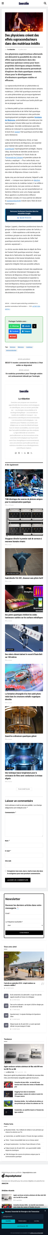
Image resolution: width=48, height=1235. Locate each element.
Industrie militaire (13, 573)
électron (37, 180)
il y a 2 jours (9, 620)
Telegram (27, 331)
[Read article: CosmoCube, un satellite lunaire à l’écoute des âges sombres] (8, 1112)
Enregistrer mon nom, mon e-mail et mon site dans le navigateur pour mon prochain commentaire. (25, 872)
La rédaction (11, 49)
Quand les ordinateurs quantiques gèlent (21, 736)
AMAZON (5, 1183)
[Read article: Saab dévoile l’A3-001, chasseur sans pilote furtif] (24, 562)
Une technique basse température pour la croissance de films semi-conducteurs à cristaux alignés (23, 776)
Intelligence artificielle (15, 534)
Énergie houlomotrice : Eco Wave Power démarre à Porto (22, 1144)
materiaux (29, 347)
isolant (17, 132)
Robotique (10, 649)
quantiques (9, 149)
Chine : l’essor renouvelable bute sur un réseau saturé (22, 1140)
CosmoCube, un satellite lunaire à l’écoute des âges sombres (24, 1136)
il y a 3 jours (9, 781)
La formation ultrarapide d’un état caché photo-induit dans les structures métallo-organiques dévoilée (23, 697)
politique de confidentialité (36, 1233)
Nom (7, 841)
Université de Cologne (14, 157)
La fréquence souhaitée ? (14, 922)
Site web (8, 861)
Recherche (10, 689)
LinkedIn (27, 326)
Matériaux (10, 768)
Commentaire (10, 812)
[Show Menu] (3, 3)
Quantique (10, 731)
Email (13, 336)
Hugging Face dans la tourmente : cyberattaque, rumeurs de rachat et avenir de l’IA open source (29, 1094)
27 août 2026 (19, 1072)
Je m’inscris (21, 1226)
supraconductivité (14, 201)
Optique (9, 494)
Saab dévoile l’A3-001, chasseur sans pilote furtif (24, 578)
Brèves (8, 1062)
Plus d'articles (24, 789)
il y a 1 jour (8, 544)
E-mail (8, 851)
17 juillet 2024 (22, 49)
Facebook (14, 331)
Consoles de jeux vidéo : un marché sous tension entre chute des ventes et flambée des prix (29, 1084)
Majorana (21, 347)
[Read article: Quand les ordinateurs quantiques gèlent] (24, 720)
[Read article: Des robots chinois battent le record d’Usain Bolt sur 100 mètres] (24, 638)
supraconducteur (11, 350)
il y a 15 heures (10, 505)
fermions (12, 347)
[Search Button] (45, 3)
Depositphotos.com (29, 1172)
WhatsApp (15, 326)
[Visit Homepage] (24, 3)
